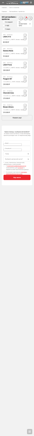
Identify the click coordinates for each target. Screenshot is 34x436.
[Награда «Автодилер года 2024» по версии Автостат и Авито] (24, 2)
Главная (4, 11)
